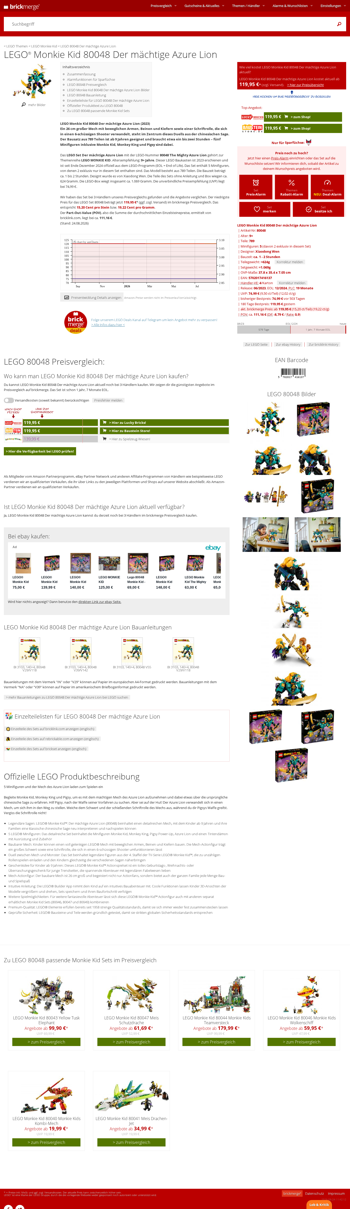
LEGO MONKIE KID (96, 160)
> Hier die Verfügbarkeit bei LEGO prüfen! (40, 451)
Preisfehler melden (108, 400)
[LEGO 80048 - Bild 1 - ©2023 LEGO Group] (313, 418)
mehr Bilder (37, 105)
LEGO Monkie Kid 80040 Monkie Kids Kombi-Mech (46, 1121)
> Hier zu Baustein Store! (129, 430)
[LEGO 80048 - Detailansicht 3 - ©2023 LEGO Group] (292, 649)
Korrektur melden (290, 262)
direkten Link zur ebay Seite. (99, 601)
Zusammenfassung (81, 74)
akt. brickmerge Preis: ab (285, 309)
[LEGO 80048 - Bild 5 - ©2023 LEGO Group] (317, 495)
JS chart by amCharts (85, 242)
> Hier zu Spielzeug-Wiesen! (129, 439)
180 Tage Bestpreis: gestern (268, 304)
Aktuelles (201, 5)
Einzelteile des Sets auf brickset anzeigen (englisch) (48, 748)
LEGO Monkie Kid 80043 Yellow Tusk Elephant (46, 1020)
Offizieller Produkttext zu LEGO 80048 (95, 105)
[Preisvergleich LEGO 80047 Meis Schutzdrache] (131, 995)
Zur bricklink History (323, 344)
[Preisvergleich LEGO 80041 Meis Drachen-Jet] (132, 1095)
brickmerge (292, 1193)
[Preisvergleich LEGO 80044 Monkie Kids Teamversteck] (216, 995)
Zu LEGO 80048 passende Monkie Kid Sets (98, 110)
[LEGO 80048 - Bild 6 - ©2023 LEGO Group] (266, 534)
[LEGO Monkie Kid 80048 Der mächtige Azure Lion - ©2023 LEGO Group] (32, 80)
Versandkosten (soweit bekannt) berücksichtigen (52, 400)
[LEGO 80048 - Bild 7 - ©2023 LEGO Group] (317, 534)
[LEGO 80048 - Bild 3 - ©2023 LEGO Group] (315, 457)
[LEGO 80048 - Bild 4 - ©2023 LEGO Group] (266, 495)
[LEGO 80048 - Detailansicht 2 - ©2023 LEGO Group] (292, 611)
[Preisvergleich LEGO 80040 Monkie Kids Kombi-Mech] (46, 1096)
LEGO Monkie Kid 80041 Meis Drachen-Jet (132, 1121)
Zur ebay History (288, 344)
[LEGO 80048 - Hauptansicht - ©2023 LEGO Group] (266, 418)
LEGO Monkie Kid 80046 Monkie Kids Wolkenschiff (302, 1020)
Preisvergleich (161, 5)
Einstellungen (331, 5)
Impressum (336, 1193)
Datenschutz (314, 1193)
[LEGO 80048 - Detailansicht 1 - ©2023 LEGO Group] (292, 572)
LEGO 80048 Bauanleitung (86, 95)
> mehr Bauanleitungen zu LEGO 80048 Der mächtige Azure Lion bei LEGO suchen (67, 697)
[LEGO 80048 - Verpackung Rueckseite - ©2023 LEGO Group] (317, 726)
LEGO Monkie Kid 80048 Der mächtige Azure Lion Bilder (108, 90)
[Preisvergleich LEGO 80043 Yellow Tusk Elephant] (46, 995)
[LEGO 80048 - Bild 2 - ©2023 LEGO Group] (271, 457)
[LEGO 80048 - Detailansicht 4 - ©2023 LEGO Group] (292, 687)
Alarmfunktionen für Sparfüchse (91, 79)
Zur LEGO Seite (256, 344)
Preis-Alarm (280, 158)
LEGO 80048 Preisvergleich (87, 84)
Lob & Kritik (319, 1204)
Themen (246, 5)
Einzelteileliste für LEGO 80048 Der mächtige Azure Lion (108, 100)
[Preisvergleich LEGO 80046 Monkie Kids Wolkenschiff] (302, 995)
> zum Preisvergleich (46, 1042)
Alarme (290, 5)
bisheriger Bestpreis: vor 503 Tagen (273, 298)
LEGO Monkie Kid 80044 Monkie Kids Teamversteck (217, 1020)
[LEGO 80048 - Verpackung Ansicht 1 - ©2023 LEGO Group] (266, 726)
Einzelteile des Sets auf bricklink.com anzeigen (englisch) (52, 728)
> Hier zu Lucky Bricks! (127, 422)
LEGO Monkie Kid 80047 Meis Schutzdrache (131, 1020)
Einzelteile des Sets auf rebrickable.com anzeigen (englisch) (54, 738)
